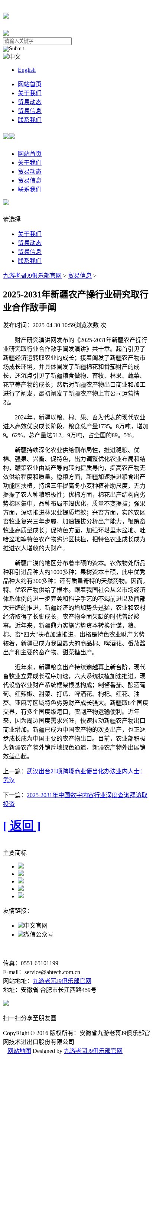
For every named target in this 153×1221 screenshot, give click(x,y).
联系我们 (30, 120)
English (27, 70)
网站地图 (19, 1051)
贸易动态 (30, 102)
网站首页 (30, 84)
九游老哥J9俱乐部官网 (32, 276)
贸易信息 (30, 111)
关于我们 (30, 93)
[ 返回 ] (22, 825)
